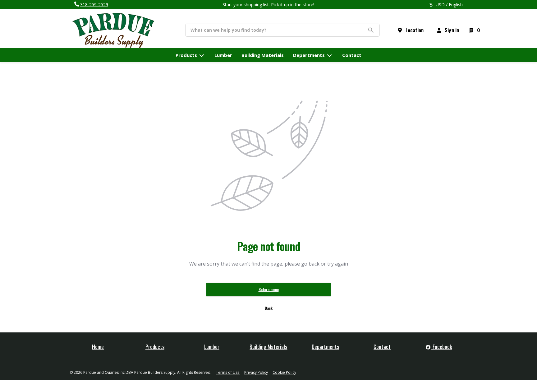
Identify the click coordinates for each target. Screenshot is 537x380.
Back (269, 308)
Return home (269, 289)
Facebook (441, 346)
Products (154, 346)
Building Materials (268, 346)
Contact (382, 346)
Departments (325, 346)
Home (98, 346)
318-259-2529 (94, 4)
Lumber (211, 346)
